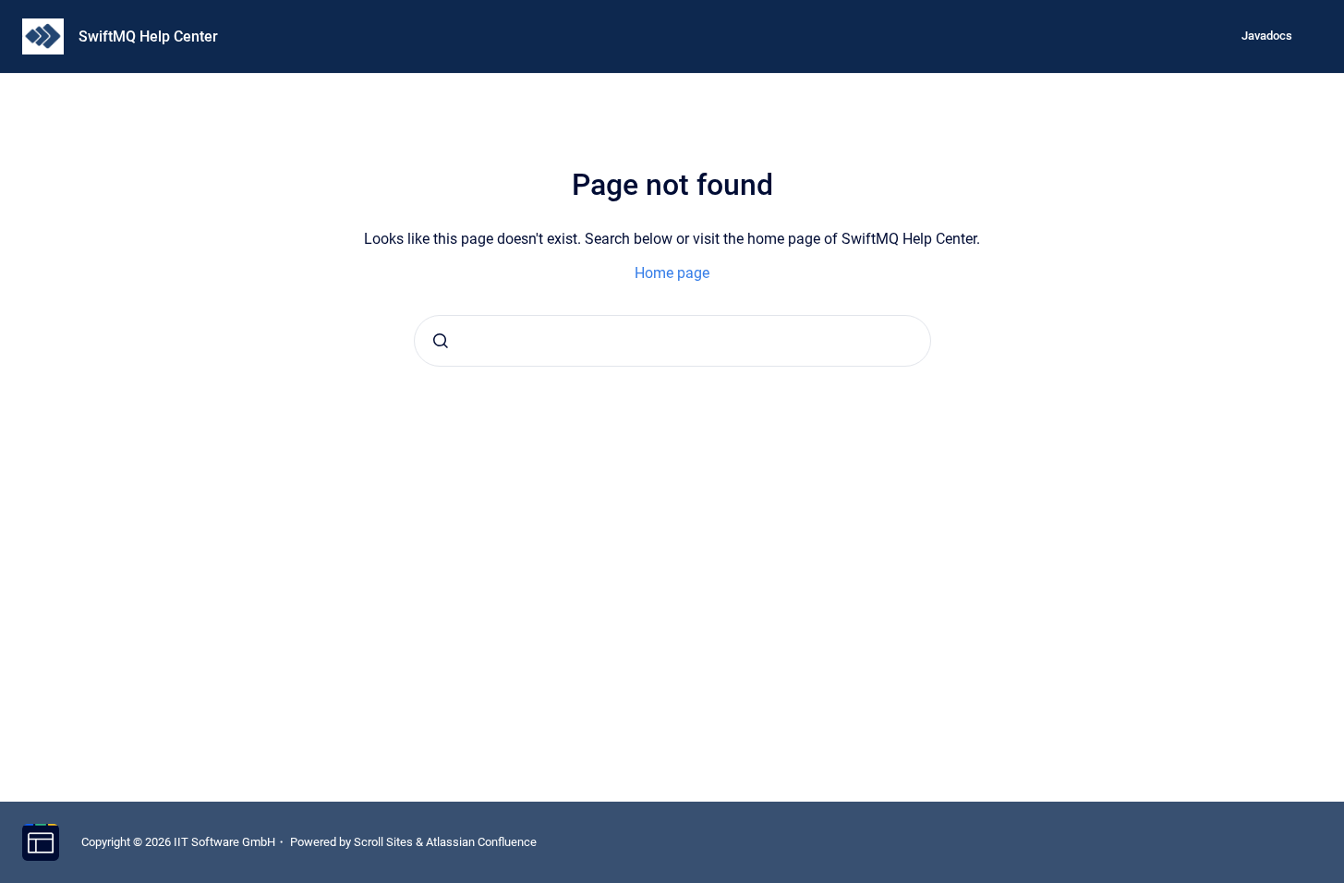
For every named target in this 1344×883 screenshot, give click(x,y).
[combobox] (672, 341)
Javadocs (1266, 35)
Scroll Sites (383, 842)
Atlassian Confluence (481, 842)
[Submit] (440, 341)
